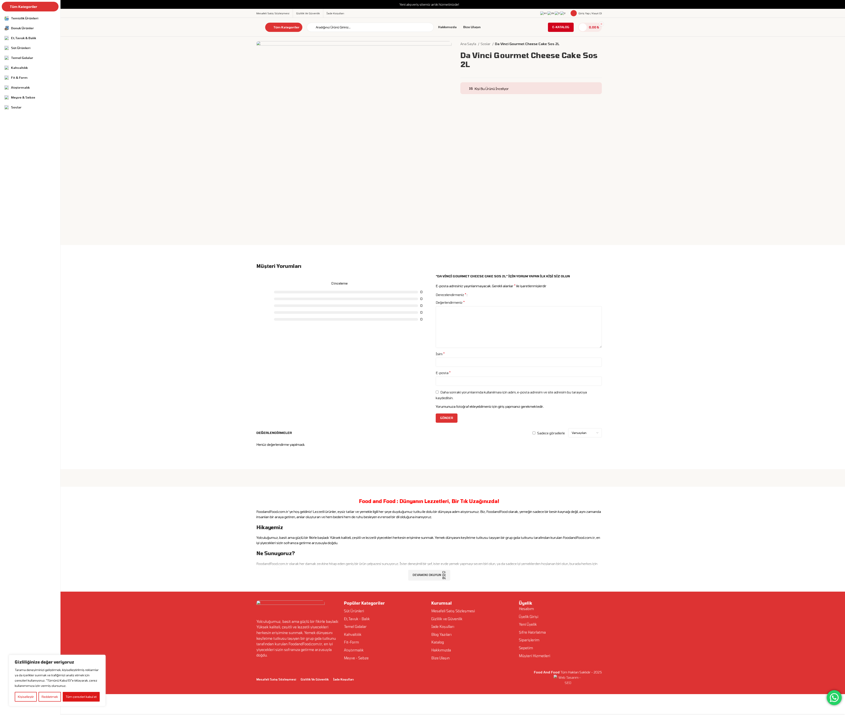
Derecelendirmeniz (451, 294)
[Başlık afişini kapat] (839, 4)
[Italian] (557, 13)
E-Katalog (560, 27)
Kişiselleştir (26, 697)
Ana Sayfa (468, 44)
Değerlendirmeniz (450, 302)
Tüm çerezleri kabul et (81, 697)
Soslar (486, 44)
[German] (551, 13)
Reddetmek (50, 697)
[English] (543, 13)
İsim (440, 354)
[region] (57, 680)
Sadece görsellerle (551, 433)
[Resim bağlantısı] (290, 607)
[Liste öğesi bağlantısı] (385, 611)
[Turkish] (563, 13)
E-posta (443, 373)
